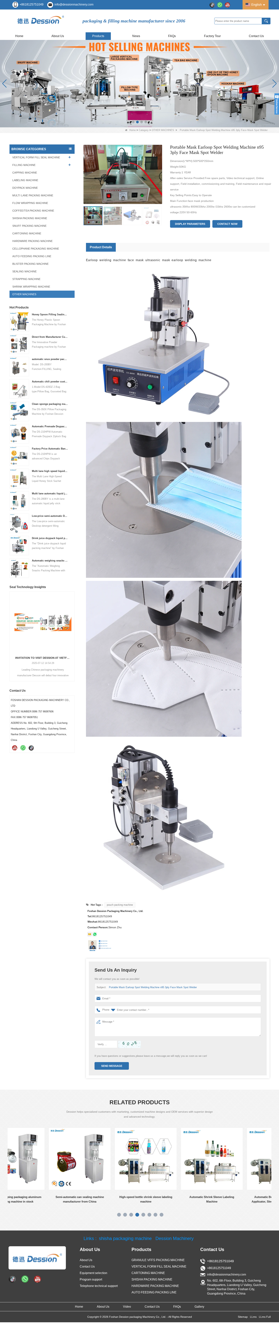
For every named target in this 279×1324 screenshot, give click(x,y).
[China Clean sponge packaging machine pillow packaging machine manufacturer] (19, 411)
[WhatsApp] (220, 5)
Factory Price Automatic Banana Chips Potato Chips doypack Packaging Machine (50, 448)
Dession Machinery (174, 1238)
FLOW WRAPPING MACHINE (30, 203)
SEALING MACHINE (24, 271)
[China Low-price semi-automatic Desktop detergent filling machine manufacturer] (19, 523)
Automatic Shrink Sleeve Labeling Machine (124, 1199)
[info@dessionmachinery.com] (89, 934)
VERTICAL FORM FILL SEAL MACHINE (36, 157)
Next (73, 630)
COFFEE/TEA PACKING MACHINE (33, 210)
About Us (57, 36)
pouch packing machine (120, 904)
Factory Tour (212, 36)
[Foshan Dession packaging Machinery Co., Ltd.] (37, 1257)
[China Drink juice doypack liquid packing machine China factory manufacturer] (19, 545)
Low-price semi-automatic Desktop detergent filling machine (50, 516)
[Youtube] (227, 5)
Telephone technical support (99, 1286)
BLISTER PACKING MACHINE (30, 263)
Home (19, 36)
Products (98, 36)
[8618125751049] (95, 934)
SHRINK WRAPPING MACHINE (31, 286)
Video (127, 1306)
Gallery (199, 1306)
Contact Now (227, 223)
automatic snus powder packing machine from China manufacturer (50, 359)
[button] (133, 122)
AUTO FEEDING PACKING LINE (31, 256)
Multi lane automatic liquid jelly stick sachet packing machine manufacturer (50, 493)
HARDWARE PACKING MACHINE (32, 241)
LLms (253, 1316)
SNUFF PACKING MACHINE (29, 225)
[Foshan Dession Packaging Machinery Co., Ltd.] (41, 20)
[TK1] (212, 5)
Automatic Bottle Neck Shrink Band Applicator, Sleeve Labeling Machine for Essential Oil (190, 1199)
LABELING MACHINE (25, 180)
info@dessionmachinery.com (73, 4)
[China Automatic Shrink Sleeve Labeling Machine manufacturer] (125, 1159)
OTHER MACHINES (163, 130)
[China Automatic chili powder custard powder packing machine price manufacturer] (19, 388)
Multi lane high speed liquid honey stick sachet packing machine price (50, 471)
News (136, 36)
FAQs (172, 36)
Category (144, 130)
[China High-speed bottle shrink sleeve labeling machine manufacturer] (59, 1159)
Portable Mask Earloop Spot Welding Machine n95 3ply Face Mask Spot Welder (153, 987)
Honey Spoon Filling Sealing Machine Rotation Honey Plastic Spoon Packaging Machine (50, 314)
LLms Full (265, 1316)
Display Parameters (190, 223)
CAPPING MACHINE (24, 172)
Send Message (111, 1065)
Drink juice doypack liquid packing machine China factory (50, 538)
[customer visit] (139, 83)
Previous (11, 630)
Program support (91, 1279)
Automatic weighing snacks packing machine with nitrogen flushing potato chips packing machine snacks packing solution (50, 560)
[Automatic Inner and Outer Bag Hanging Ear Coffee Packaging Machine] (42, 622)
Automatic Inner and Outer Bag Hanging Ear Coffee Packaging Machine (42, 657)
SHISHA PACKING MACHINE (29, 218)
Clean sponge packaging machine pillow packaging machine (50, 404)
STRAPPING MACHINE (26, 279)
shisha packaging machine (125, 1238)
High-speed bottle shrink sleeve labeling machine (58, 1199)
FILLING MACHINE (23, 164)
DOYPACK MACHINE (25, 187)
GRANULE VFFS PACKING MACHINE (158, 1260)
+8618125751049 (31, 4)
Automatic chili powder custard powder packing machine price (50, 381)
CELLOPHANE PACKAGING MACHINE (35, 248)
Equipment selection (93, 1273)
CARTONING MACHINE (26, 233)
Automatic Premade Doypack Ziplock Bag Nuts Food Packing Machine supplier (50, 426)
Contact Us (256, 36)
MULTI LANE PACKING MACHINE (32, 195)
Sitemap (243, 1316)
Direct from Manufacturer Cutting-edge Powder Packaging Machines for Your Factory (50, 336)
